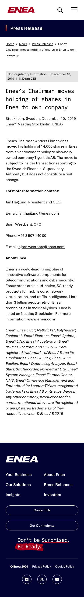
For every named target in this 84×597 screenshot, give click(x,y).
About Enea (54, 474)
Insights (13, 494)
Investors (52, 494)
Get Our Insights (42, 525)
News (23, 44)
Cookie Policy (64, 567)
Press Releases (42, 44)
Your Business (19, 474)
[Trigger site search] (61, 10)
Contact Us (42, 510)
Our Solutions (18, 484)
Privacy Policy (41, 567)
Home (10, 44)
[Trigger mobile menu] (74, 10)
